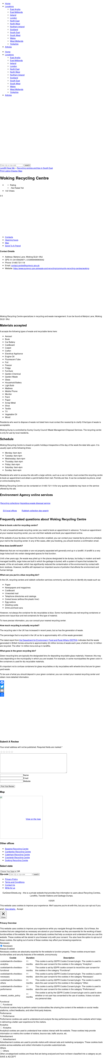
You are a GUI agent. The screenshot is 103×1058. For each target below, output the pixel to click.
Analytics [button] (4, 1024)
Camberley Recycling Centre (18, 851)
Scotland (14, 29)
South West (15, 35)
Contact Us (10, 885)
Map (7, 242)
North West (15, 23)
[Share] (51, 695)
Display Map (16, 170)
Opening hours (11, 239)
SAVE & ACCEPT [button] (8, 1056)
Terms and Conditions (14, 882)
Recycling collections (9, 503)
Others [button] (3, 1047)
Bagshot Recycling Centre (16, 848)
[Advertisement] (51, 216)
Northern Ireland (17, 26)
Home (7, 3)
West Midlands (16, 41)
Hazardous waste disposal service (35, 503)
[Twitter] (51, 687)
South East (15, 32)
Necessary (8, 945)
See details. (10, 909)
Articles (8, 46)
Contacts (9, 237)
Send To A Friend (13, 245)
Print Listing (5, 170)
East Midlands (16, 12)
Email (25, 778)
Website (27, 781)
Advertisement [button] (6, 1036)
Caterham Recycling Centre (17, 854)
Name (26, 775)
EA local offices (10, 510)
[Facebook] (51, 682)
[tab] (54, 237)
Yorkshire (14, 43)
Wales (13, 38)
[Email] (51, 691)
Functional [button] (4, 1001)
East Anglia (15, 9)
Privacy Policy (11, 879)
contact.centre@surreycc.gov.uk (25, 265)
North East (14, 20)
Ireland (13, 15)
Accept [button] (20, 909)
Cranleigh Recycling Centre (17, 857)
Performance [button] (5, 1013)
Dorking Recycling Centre (16, 860)
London (13, 17)
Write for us (10, 887)
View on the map (33, 819)
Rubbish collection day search (35, 510)
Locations (9, 6)
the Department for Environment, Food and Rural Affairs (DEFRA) (48, 640)
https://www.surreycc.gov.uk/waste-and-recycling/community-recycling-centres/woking (51, 268)
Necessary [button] (5, 942)
